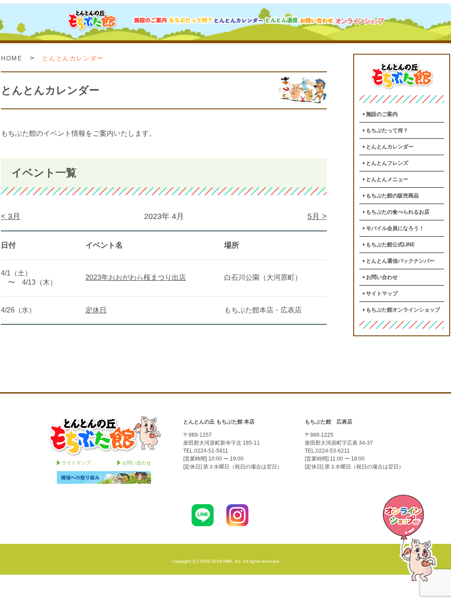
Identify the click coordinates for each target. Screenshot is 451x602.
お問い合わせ (382, 277)
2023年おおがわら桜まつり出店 (135, 277)
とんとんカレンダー (390, 147)
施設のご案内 (382, 114)
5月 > (317, 216)
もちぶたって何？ (387, 130)
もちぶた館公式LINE (390, 245)
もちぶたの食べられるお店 (397, 212)
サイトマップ (382, 293)
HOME (11, 58)
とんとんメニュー (387, 179)
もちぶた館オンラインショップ (403, 310)
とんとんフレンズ (387, 163)
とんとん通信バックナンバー (400, 261)
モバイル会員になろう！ (395, 228)
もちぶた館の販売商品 (392, 196)
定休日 (96, 310)
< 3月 (10, 216)
